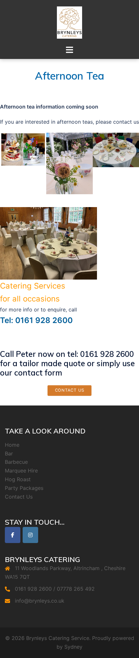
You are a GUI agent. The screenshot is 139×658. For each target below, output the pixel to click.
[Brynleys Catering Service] (69, 22)
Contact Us (19, 496)
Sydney (73, 647)
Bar (9, 453)
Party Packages (24, 488)
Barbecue (16, 462)
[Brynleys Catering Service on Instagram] (30, 535)
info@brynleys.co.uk (39, 600)
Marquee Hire (21, 470)
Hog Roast (18, 479)
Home (12, 445)
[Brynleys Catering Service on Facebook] (12, 535)
